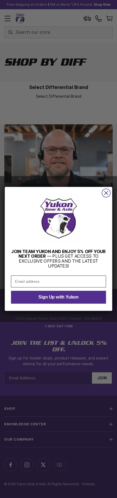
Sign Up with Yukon (58, 297)
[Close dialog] (106, 193)
